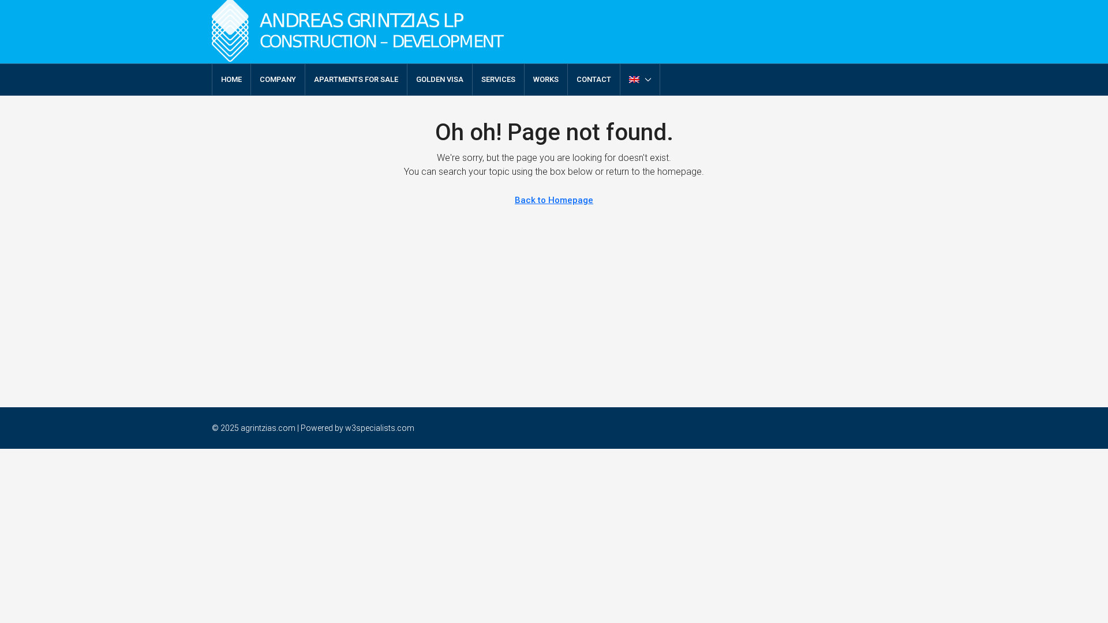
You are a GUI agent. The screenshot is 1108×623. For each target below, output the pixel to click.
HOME (231, 79)
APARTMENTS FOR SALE (356, 79)
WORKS (546, 79)
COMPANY (278, 79)
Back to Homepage (554, 200)
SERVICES (498, 79)
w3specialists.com (379, 428)
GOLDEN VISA (439, 79)
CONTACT (594, 79)
